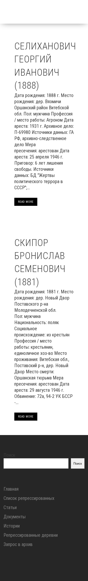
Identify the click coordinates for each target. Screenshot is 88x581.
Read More (26, 201)
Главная (11, 489)
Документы (15, 516)
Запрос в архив (18, 544)
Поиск (9, 455)
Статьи (10, 507)
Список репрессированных (29, 498)
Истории (12, 525)
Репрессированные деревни (31, 535)
